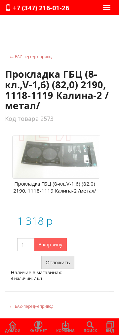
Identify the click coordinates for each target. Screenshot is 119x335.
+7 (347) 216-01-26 (40, 8)
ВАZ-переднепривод (31, 56)
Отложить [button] (58, 262)
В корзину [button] (50, 244)
